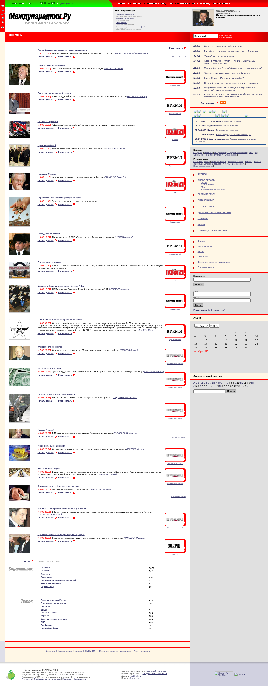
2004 (47, 561)
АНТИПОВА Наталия (134, 538)
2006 (58, 561)
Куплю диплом (66, 4)
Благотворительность (203, 166)
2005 (52, 561)
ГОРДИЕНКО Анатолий (125, 397)
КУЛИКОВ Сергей (129, 350)
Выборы (248, 162)
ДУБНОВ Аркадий (124, 237)
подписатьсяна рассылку (225, 36)
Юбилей (257, 162)
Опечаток (134, 678)
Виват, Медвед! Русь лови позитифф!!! (233, 135)
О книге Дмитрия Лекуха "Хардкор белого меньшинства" (233, 68)
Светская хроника (201, 162)
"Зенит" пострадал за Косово (219, 56)
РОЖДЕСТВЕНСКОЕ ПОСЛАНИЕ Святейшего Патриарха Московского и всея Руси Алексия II (233, 95)
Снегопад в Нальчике (231, 121)
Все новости (207, 103)
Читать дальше (46, 56)
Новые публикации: (125, 10)
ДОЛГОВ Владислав (153, 371)
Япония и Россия (235, 162)
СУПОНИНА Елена (115, 149)
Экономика (198, 155)
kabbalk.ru (136, 676)
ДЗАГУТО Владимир (136, 96)
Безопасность (238, 164)
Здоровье (197, 164)
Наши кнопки (79, 679)
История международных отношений (230, 153)
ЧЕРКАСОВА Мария (119, 289)
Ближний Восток (218, 162)
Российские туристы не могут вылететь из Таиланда (231, 51)
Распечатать (176, 48)
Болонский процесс (212, 164)
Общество (197, 153)
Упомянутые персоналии (213, 189)
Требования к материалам (47, 679)
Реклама (66, 679)
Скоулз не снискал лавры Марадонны (223, 46)
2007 (64, 561)
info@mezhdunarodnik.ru (155, 673)
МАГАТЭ (226, 164)
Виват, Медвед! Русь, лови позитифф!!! (224, 78)
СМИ (203, 187)
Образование (231, 155)
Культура (253, 153)
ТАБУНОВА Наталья (100, 489)
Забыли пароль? (216, 310)
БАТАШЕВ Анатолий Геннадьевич (130, 53)
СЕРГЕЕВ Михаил (135, 449)
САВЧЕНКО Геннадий (115, 177)
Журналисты (207, 185)
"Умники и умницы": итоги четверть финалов (227, 73)
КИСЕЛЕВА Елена (113, 68)
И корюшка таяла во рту (227, 126)
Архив (27, 561)
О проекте (27, 679)
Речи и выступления (214, 155)
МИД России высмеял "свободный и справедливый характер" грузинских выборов (229, 88)
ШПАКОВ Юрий (145, 330)
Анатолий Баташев (156, 671)
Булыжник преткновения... (228, 130)
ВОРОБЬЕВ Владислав (125, 433)
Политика (208, 153)
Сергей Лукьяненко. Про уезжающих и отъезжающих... (232, 83)
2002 (41, 561)
